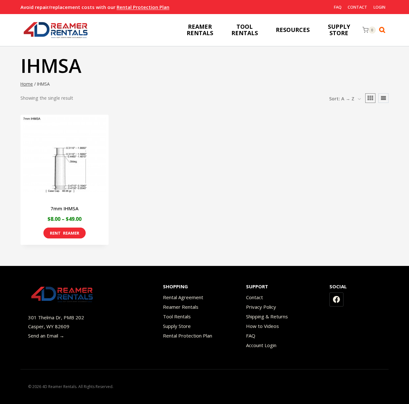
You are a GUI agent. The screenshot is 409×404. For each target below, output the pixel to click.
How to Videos (262, 326)
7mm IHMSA (64, 208)
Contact (357, 7)
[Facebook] (336, 299)
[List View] (383, 98)
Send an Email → (46, 335)
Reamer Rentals (180, 307)
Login (379, 7)
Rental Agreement (183, 297)
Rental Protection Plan (143, 7)
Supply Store (177, 326)
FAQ (338, 7)
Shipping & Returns (267, 316)
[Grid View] (370, 98)
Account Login (261, 345)
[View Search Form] (384, 30)
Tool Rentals (177, 316)
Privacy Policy (261, 307)
